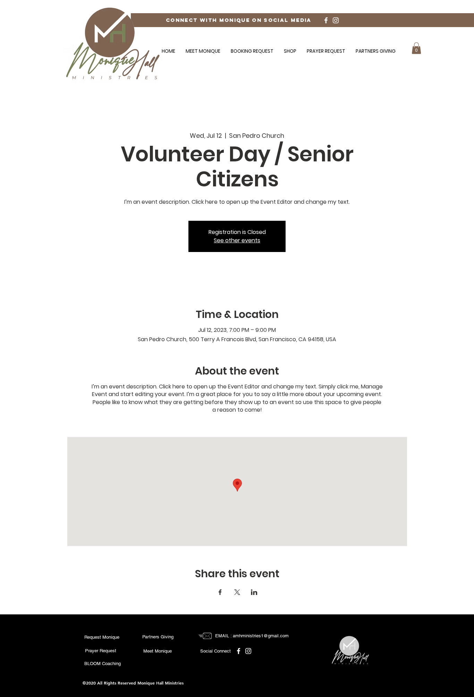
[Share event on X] (237, 592)
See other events (237, 240)
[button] (416, 48)
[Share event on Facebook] (220, 592)
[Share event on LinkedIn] (254, 592)
